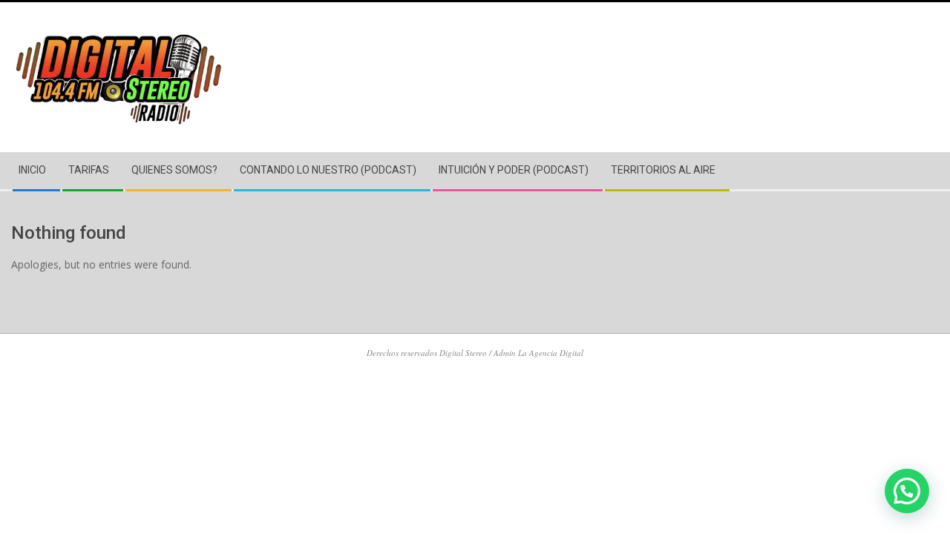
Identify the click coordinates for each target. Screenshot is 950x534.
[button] (907, 491)
